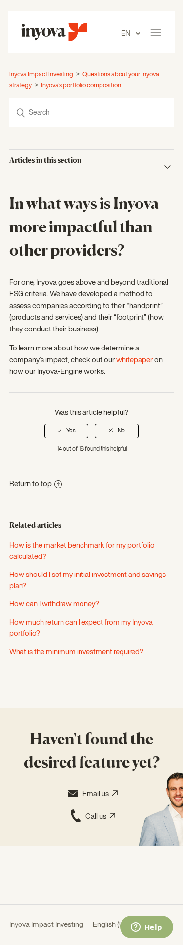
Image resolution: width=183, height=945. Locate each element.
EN (126, 33)
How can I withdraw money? (54, 604)
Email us (97, 794)
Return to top (30, 484)
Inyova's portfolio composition (81, 85)
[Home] (54, 39)
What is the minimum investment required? (76, 652)
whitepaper (134, 360)
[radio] (66, 431)
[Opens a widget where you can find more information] (146, 928)
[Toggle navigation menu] (156, 33)
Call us (97, 816)
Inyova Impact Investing (41, 74)
